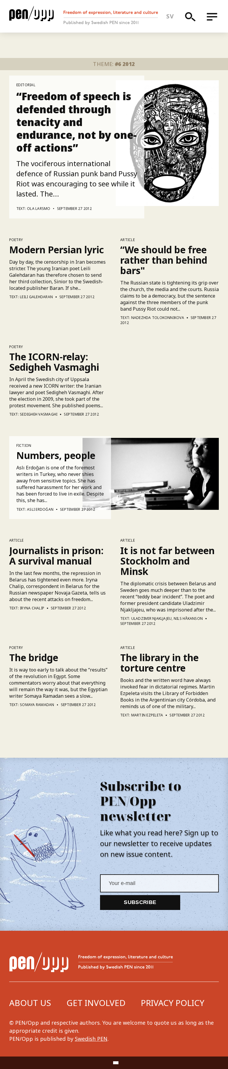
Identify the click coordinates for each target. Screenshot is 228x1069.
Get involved (96, 1002)
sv (170, 16)
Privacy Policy (172, 1002)
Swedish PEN (91, 1038)
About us (30, 1002)
